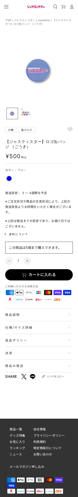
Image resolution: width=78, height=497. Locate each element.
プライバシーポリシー (49, 435)
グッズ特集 (17, 435)
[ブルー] (9, 178)
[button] (55, 6)
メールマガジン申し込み (27, 466)
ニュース (16, 454)
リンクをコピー (55, 376)
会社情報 (39, 429)
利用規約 (39, 442)
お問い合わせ (42, 454)
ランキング (17, 448)
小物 (10, 130)
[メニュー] (6, 6)
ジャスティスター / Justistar (32, 20)
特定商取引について (47, 448)
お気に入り (17, 442)
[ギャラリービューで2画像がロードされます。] (26, 113)
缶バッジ (26, 130)
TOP (8, 20)
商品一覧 (16, 429)
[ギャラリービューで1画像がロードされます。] (12, 113)
